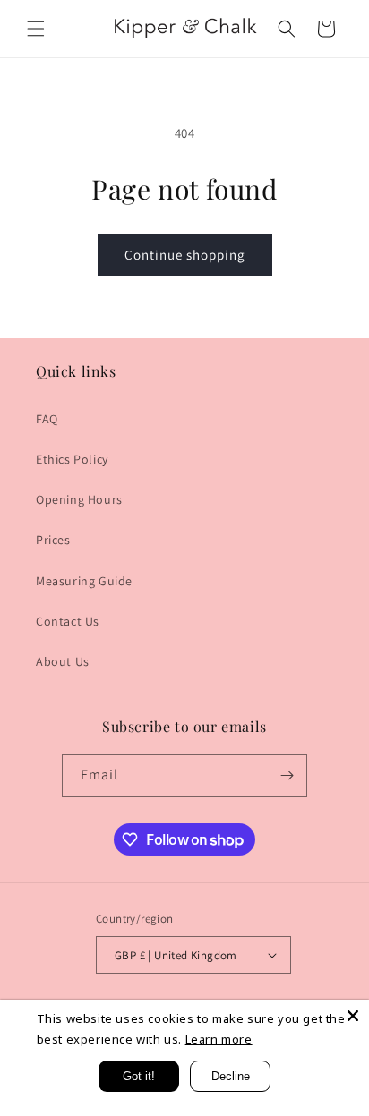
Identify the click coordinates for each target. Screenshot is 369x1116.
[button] (36, 28)
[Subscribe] (286, 775)
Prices (53, 540)
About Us (63, 661)
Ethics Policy (72, 459)
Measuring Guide (84, 581)
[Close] (353, 1016)
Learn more (219, 1039)
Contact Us (67, 621)
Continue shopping (184, 254)
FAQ (47, 419)
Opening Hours (79, 499)
